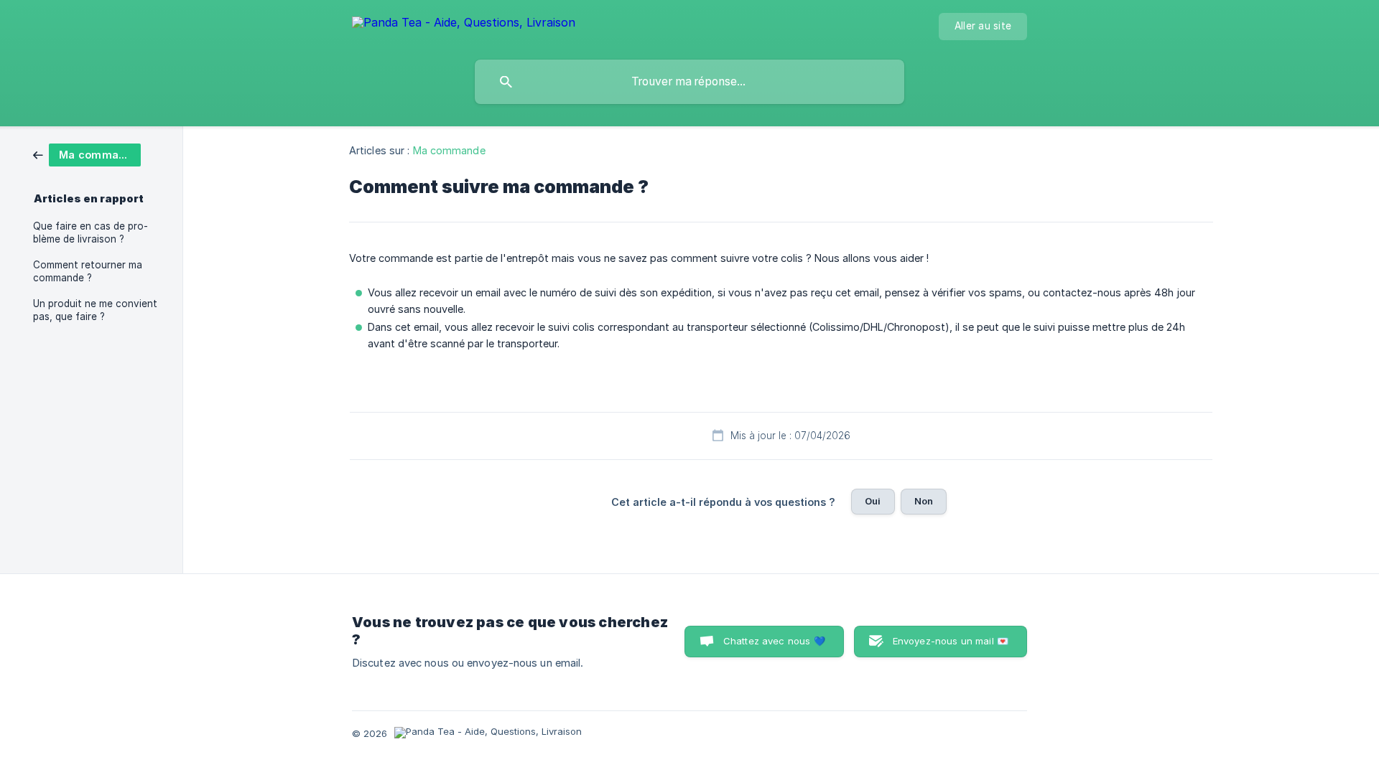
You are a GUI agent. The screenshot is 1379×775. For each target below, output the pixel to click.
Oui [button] (873, 501)
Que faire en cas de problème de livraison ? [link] (90, 232)
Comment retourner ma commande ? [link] (87, 271)
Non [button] (923, 501)
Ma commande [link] (449, 150)
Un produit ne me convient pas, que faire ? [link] (95, 310)
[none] (463, 25)
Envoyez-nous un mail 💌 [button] (950, 641)
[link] (87, 154)
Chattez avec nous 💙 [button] (774, 641)
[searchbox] (689, 82)
